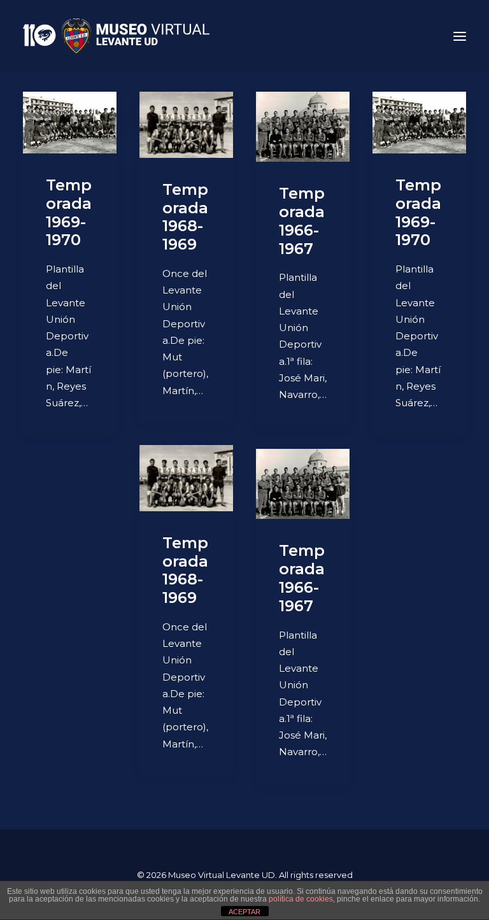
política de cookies (301, 899)
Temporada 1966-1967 (302, 220)
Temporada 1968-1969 (185, 216)
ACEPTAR (244, 912)
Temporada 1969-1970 (69, 212)
